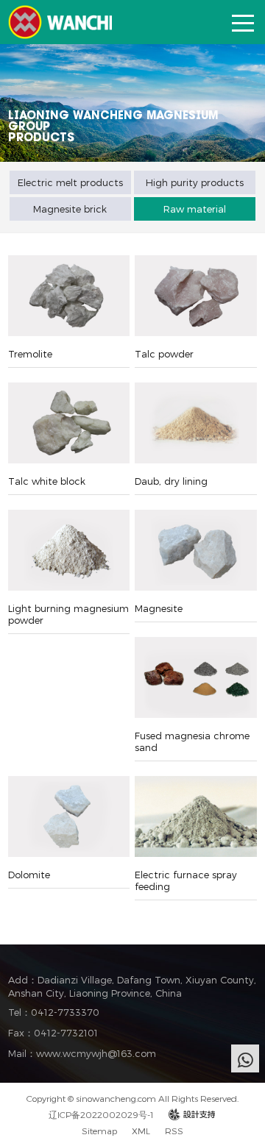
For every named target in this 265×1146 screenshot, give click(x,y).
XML (141, 1130)
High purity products (195, 182)
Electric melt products (70, 182)
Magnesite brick (70, 209)
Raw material (194, 209)
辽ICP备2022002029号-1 (101, 1114)
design (192, 1114)
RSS (174, 1130)
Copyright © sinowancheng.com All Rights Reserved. (132, 1098)
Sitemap (99, 1130)
